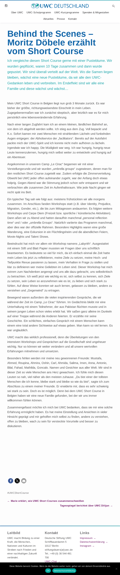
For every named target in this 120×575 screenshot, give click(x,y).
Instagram (85, 545)
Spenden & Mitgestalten (95, 12)
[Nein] (116, 568)
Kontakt (72, 19)
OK (48, 570)
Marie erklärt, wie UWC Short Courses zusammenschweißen (47, 501)
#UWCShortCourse (18, 493)
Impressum (86, 538)
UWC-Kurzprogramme (66, 12)
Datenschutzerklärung (92, 542)
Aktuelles (48, 19)
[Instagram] (6, 5)
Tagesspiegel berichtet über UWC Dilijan (84, 505)
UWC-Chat (51, 561)
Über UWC (17, 12)
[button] (10, 480)
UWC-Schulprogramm (38, 12)
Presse (61, 19)
